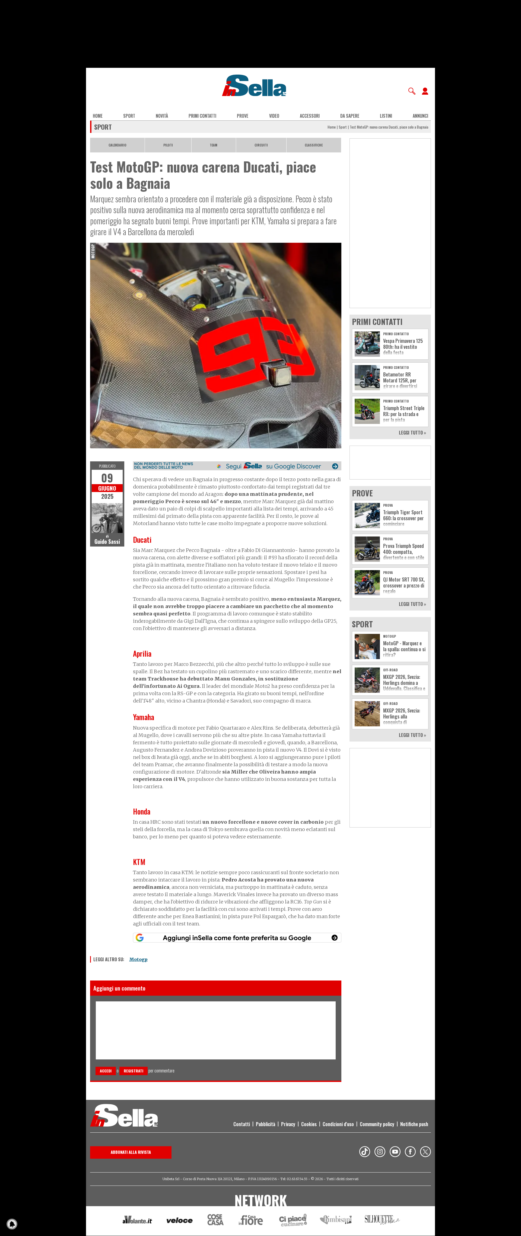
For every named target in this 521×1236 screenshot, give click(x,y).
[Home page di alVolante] (137, 1221)
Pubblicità (265, 1124)
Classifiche (314, 145)
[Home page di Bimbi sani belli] (336, 1221)
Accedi (106, 1071)
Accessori (310, 116)
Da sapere (349, 116)
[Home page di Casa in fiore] (251, 1221)
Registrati (133, 1071)
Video (274, 116)
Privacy (288, 1124)
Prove (242, 116)
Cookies (309, 1124)
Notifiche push (414, 1124)
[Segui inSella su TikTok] (364, 1152)
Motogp (138, 959)
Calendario (117, 145)
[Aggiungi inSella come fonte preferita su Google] (237, 938)
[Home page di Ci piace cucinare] (293, 1221)
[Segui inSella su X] (425, 1152)
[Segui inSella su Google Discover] (237, 465)
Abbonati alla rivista (131, 1152)
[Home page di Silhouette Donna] (383, 1221)
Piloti (168, 145)
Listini (386, 116)
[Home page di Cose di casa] (215, 1221)
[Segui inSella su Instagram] (379, 1152)
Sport (129, 116)
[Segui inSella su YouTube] (395, 1152)
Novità (162, 116)
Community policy (377, 1124)
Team (213, 145)
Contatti (241, 1124)
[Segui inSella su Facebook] (410, 1152)
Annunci (420, 116)
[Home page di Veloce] (180, 1221)
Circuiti (261, 145)
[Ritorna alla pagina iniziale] (124, 1116)
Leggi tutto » (412, 432)
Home (98, 116)
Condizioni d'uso (338, 1124)
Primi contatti (202, 116)
